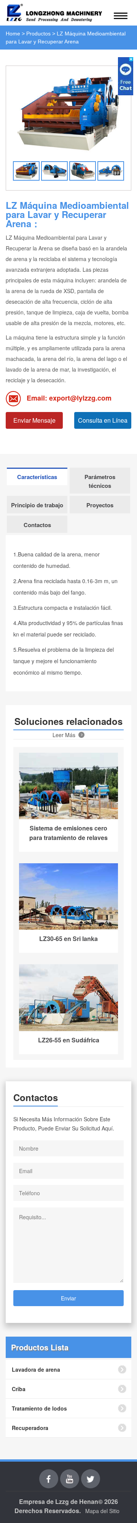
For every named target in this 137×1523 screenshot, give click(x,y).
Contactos (37, 525)
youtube (69, 1473)
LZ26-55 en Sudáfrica (68, 1040)
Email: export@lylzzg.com (69, 398)
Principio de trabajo (37, 505)
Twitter (90, 1473)
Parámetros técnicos (99, 481)
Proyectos (99, 505)
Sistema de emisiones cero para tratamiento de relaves (68, 833)
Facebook (48, 1473)
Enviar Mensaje (34, 420)
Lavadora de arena (36, 1369)
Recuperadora (30, 1428)
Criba (18, 1389)
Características (37, 477)
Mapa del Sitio (102, 1511)
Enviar (68, 1298)
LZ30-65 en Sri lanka (68, 938)
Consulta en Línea (102, 420)
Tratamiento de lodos (39, 1408)
